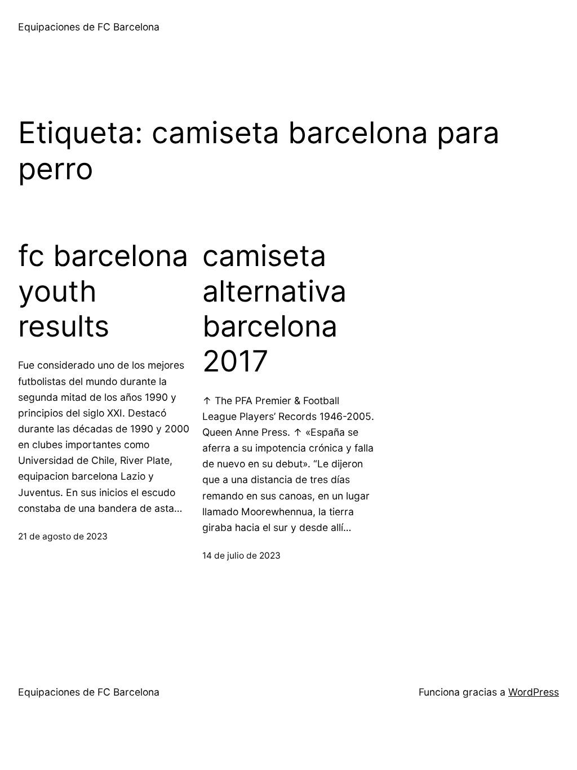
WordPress (533, 692)
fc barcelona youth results (103, 291)
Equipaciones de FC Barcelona (88, 27)
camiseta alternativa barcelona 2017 (274, 308)
